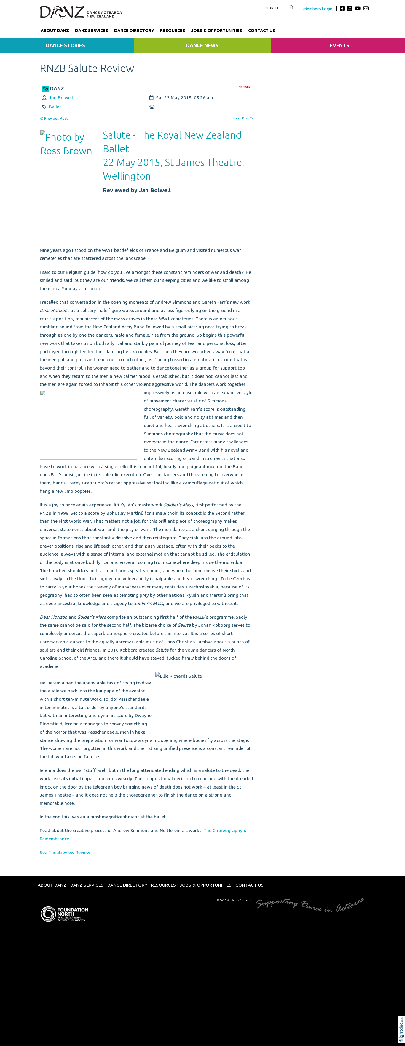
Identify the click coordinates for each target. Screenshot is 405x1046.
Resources (172, 30)
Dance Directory (134, 30)
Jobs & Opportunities (216, 30)
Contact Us (261, 30)
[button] (403, 1037)
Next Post (241, 118)
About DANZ (55, 30)
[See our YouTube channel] (358, 8)
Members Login (318, 8)
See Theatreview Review (65, 852)
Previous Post (55, 118)
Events (339, 45)
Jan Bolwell (61, 97)
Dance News (202, 45)
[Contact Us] (366, 8)
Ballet (55, 106)
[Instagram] (350, 8)
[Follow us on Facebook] (343, 8)
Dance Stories (65, 45)
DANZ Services (91, 30)
